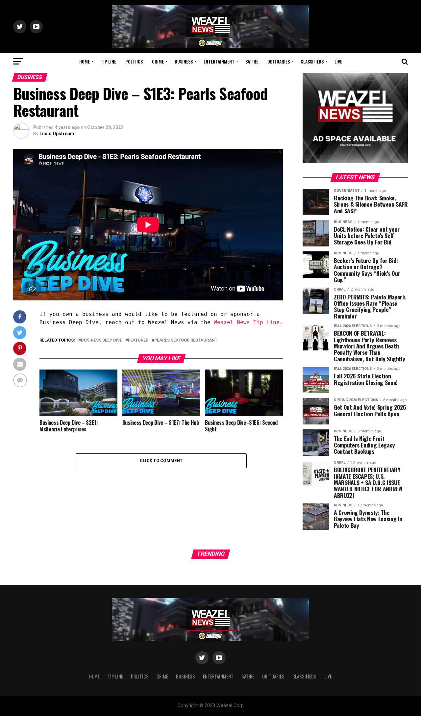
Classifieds (312, 61)
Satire (251, 61)
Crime (158, 61)
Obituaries (278, 61)
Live (338, 61)
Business (184, 61)
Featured (138, 340)
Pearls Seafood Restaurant (185, 340)
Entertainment (219, 61)
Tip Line (108, 61)
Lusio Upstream (56, 133)
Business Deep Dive (101, 340)
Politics (134, 61)
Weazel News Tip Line (247, 322)
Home (84, 61)
